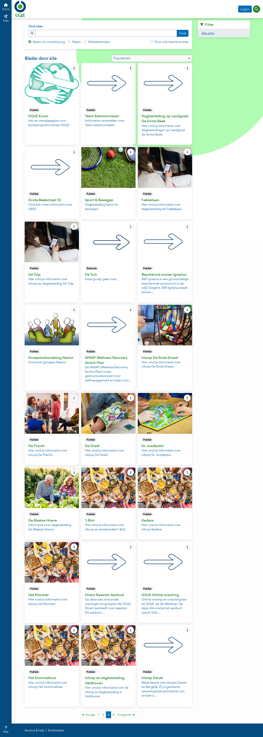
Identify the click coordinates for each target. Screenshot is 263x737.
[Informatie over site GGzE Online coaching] (187, 547)
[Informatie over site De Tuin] (130, 226)
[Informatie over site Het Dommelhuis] (74, 630)
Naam (76, 42)
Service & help (34, 730)
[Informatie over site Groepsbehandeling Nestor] (74, 309)
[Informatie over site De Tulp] (74, 226)
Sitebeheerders (99, 42)
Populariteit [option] (122, 58)
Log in (244, 9)
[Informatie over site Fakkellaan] (187, 152)
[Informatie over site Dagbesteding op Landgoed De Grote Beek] (187, 68)
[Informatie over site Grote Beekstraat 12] (74, 152)
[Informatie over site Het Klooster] (74, 547)
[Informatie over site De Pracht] (74, 397)
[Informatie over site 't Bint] (130, 472)
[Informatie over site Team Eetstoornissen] (130, 68)
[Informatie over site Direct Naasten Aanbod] (130, 547)
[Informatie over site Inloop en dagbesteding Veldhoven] (130, 630)
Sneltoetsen (56, 730)
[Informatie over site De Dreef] (130, 397)
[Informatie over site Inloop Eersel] (187, 630)
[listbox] (151, 58)
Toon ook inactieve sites (171, 42)
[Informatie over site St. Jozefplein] (187, 397)
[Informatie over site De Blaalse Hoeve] (74, 472)
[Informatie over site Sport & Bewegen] (130, 152)
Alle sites (208, 33)
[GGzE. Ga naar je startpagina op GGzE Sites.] (20, 8)
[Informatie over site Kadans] (187, 472)
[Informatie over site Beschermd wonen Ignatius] (187, 226)
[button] (256, 9)
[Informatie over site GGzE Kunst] (74, 68)
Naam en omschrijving (49, 42)
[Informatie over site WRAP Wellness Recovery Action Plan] (130, 309)
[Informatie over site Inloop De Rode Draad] (187, 309)
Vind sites (35, 26)
